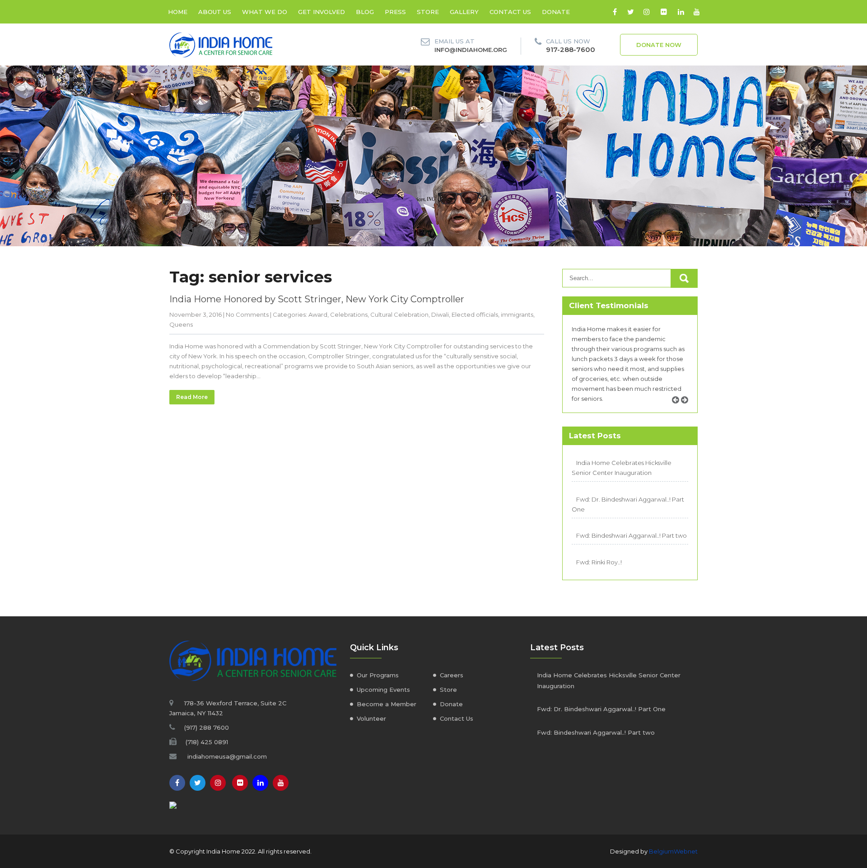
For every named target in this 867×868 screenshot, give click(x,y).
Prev (678, 410)
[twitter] (631, 11)
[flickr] (663, 11)
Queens (181, 324)
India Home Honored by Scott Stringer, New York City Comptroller (316, 299)
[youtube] (696, 11)
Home (177, 11)
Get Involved (321, 11)
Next (688, 410)
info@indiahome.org (470, 49)
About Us (214, 11)
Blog (365, 11)
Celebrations (349, 314)
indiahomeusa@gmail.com (227, 756)
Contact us (510, 11)
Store (428, 11)
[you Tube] (281, 783)
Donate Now (658, 44)
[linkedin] (681, 11)
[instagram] (646, 11)
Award (317, 314)
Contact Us (456, 718)
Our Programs (378, 675)
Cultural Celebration (399, 314)
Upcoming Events (383, 689)
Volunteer (371, 718)
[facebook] (615, 11)
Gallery (464, 11)
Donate (556, 11)
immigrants (517, 314)
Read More (192, 397)
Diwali (440, 314)
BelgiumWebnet (673, 851)
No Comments (247, 314)
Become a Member (386, 704)
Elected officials (475, 314)
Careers (451, 675)
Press (395, 11)
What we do (264, 11)
